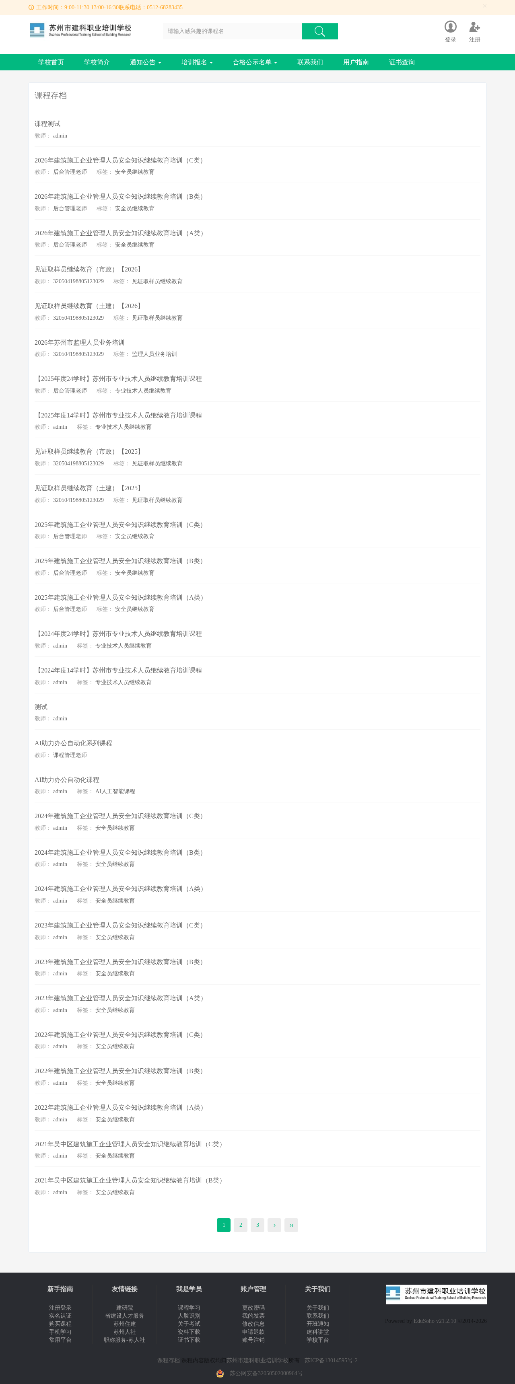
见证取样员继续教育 (157, 281)
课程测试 (47, 123)
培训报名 (195, 62)
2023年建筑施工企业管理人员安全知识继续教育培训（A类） (121, 998)
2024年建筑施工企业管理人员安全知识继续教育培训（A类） (121, 888)
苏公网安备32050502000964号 (266, 1373)
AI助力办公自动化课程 (67, 779)
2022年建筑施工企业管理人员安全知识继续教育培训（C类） (120, 1034)
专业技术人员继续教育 (143, 391)
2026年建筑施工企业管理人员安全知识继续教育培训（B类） (120, 196)
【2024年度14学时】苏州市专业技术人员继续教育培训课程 (118, 670)
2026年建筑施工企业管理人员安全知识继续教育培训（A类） (121, 233)
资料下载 (189, 1332)
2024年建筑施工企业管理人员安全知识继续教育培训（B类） (120, 852)
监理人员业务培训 (154, 354)
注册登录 (60, 1308)
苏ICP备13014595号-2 (331, 1360)
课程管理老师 (70, 755)
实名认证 (60, 1316)
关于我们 (318, 1308)
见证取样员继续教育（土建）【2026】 (89, 305)
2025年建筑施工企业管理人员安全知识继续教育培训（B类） (120, 560)
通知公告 (143, 62)
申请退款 (253, 1332)
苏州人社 (124, 1332)
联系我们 (310, 62)
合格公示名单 (253, 62)
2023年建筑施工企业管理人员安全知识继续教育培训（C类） (120, 925)
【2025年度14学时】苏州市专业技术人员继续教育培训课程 (118, 415)
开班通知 (318, 1324)
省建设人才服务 (124, 1316)
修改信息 (253, 1324)
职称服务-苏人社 (124, 1340)
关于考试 (189, 1324)
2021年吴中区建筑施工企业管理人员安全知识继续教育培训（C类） (130, 1144)
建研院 (124, 1308)
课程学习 (189, 1308)
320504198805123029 (78, 281)
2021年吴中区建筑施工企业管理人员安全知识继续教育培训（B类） (130, 1180)
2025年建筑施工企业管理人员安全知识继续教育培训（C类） (120, 524)
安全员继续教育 (134, 172)
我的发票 (253, 1316)
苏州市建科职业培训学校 (257, 1360)
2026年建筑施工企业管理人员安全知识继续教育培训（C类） (120, 160)
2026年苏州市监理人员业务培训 (80, 342)
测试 (41, 706)
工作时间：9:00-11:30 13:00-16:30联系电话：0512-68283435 (109, 7)
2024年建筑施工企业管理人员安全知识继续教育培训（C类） (120, 815)
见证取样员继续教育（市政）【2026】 (89, 269)
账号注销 (253, 1340)
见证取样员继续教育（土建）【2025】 (89, 488)
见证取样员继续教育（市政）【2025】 (89, 451)
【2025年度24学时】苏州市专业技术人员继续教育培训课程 (118, 378)
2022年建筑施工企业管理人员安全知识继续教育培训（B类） (120, 1070)
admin (60, 136)
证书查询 (402, 62)
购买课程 (60, 1324)
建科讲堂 (318, 1332)
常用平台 (60, 1340)
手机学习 (60, 1332)
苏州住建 (124, 1324)
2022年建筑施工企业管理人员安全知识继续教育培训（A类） (121, 1107)
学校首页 (51, 62)
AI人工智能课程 (115, 791)
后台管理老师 (70, 172)
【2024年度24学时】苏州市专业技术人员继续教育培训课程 (118, 633)
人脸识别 (189, 1316)
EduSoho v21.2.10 (435, 1321)
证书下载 (189, 1340)
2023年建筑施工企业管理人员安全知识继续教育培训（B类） (120, 961)
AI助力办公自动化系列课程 (73, 743)
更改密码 (253, 1308)
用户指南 (356, 62)
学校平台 (318, 1340)
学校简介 (97, 62)
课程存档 (168, 1360)
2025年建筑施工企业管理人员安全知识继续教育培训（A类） (121, 597)
